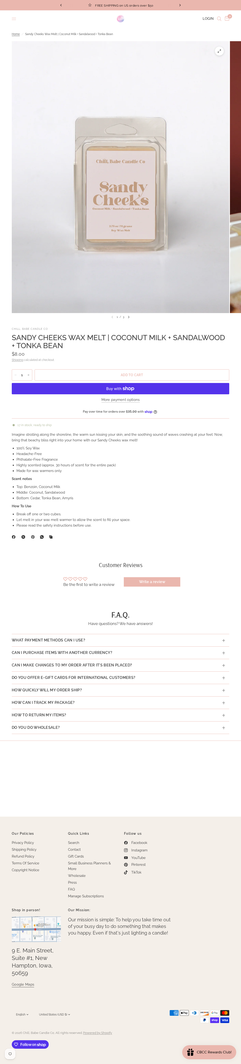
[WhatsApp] (43, 537)
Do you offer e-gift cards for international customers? (73, 677)
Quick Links (78, 833)
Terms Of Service (25, 863)
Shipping (17, 360)
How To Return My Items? (39, 715)
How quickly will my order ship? (47, 690)
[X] (24, 537)
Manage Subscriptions (86, 896)
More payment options (120, 400)
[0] (226, 18)
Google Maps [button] (23, 985)
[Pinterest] (34, 537)
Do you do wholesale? (36, 727)
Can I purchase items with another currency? (62, 652)
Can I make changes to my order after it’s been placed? (72, 665)
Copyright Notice (25, 870)
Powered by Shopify (97, 1033)
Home (16, 34)
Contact (74, 849)
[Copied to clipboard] (52, 537)
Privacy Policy (23, 843)
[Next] (129, 317)
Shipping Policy (24, 849)
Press (72, 882)
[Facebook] (14, 537)
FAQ (71, 889)
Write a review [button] (152, 582)
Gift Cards (76, 856)
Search (73, 843)
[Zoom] (219, 51)
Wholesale (77, 876)
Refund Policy (23, 856)
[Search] (219, 18)
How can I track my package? (43, 702)
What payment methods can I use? (48, 640)
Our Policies (23, 833)
